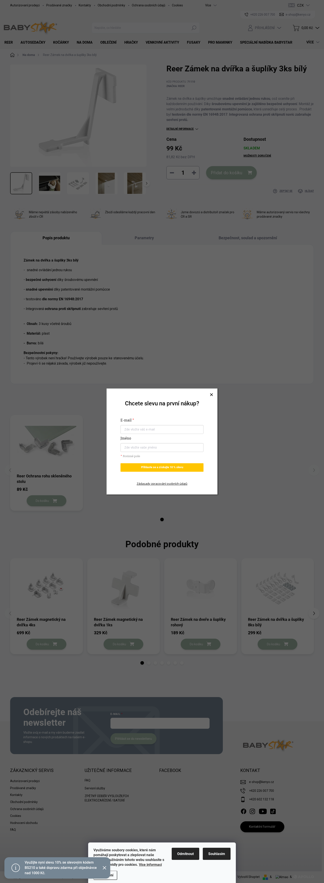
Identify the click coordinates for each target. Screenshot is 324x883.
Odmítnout (185, 854)
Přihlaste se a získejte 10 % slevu (162, 467)
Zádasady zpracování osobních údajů (162, 484)
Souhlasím (216, 854)
